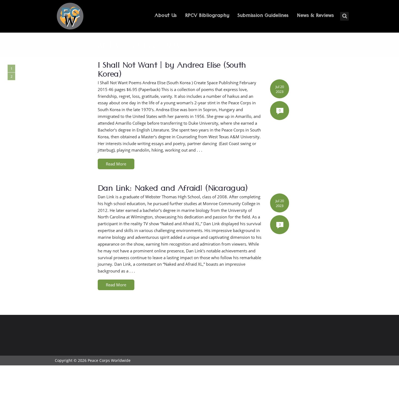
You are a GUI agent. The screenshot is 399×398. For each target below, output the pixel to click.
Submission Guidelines (263, 16)
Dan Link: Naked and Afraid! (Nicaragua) (173, 190)
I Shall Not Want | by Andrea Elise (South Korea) (172, 71)
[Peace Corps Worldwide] (70, 17)
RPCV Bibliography (207, 16)
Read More (116, 164)
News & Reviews (315, 16)
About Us (166, 16)
